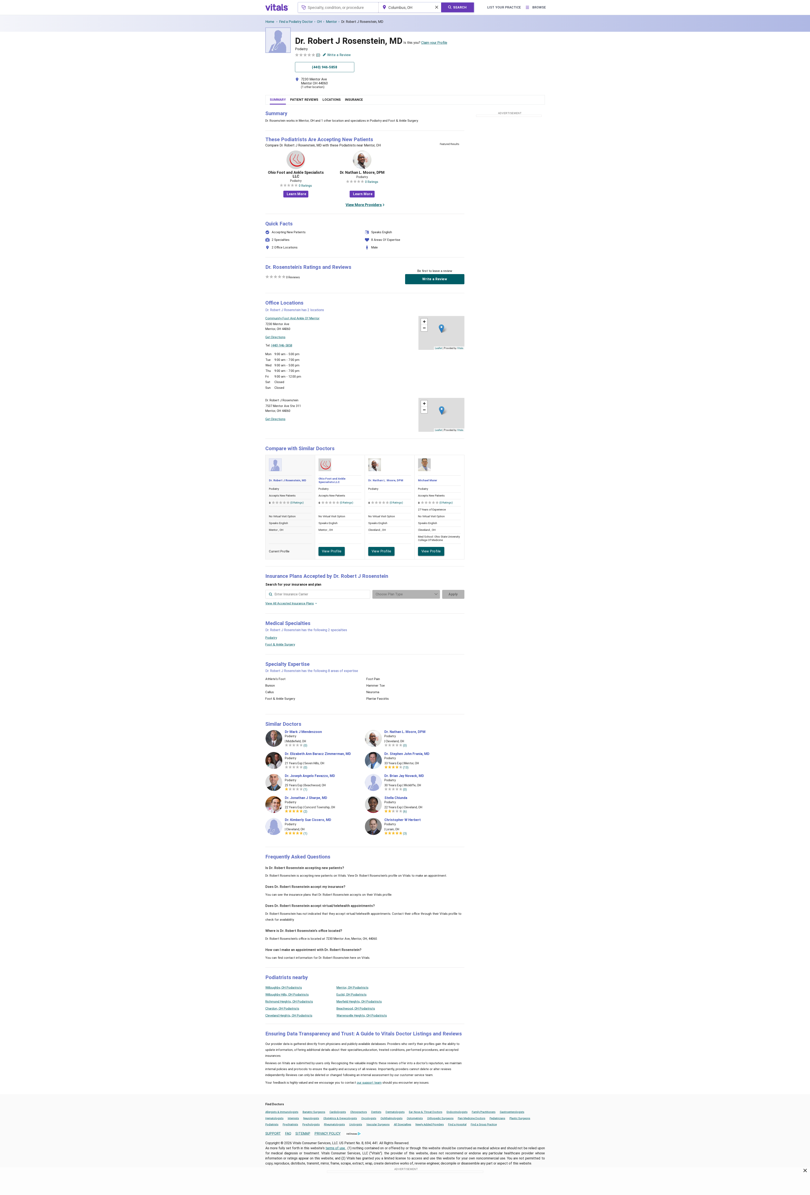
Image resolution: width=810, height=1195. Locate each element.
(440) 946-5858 (281, 345)
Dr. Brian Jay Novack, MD (404, 776)
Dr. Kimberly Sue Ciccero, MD (308, 820)
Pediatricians (497, 1118)
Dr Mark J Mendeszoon (303, 732)
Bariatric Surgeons (314, 1112)
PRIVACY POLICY (327, 1134)
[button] (441, 328)
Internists (293, 1118)
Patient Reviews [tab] (304, 100)
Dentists (376, 1112)
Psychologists (311, 1124)
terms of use (335, 1148)
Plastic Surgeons (520, 1118)
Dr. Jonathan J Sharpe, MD (306, 798)
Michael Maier (427, 480)
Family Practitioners (484, 1112)
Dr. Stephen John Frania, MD (406, 754)
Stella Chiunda (395, 798)
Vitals (460, 348)
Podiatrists (271, 1124)
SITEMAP (302, 1134)
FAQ (288, 1134)
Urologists (355, 1124)
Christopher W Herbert (402, 820)
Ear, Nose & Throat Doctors (425, 1112)
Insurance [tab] (354, 100)
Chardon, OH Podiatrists (282, 1008)
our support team (369, 1083)
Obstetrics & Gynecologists (340, 1118)
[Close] (805, 1171)
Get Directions (275, 337)
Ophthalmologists (392, 1118)
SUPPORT (273, 1134)
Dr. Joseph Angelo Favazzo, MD (310, 776)
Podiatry (271, 638)
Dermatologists (395, 1112)
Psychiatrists (290, 1124)
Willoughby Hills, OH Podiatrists (287, 994)
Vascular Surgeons (378, 1124)
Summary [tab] (278, 100)
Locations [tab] (332, 100)
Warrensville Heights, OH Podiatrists (361, 1015)
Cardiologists (338, 1112)
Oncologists (368, 1118)
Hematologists (274, 1118)
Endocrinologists (457, 1112)
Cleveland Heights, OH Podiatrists (288, 1015)
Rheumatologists (334, 1124)
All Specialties (402, 1124)
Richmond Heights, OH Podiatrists (289, 1001)
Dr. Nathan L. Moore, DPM (362, 172)
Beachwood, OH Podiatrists (355, 1008)
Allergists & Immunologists (281, 1112)
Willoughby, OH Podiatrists (283, 987)
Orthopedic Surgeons (440, 1118)
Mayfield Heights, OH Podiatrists (359, 1001)
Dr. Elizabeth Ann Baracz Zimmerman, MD (318, 754)
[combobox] (338, 7)
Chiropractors (358, 1112)
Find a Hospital (457, 1124)
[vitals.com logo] (277, 7)
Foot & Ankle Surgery (280, 644)
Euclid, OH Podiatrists (351, 994)
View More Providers (364, 205)
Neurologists (311, 1118)
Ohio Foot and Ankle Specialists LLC (296, 174)
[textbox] (338, 7)
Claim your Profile (434, 43)
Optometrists (415, 1118)
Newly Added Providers (429, 1124)
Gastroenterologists (512, 1112)
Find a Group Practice (484, 1124)
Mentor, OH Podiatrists (352, 987)
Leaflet (438, 348)
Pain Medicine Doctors (471, 1118)
